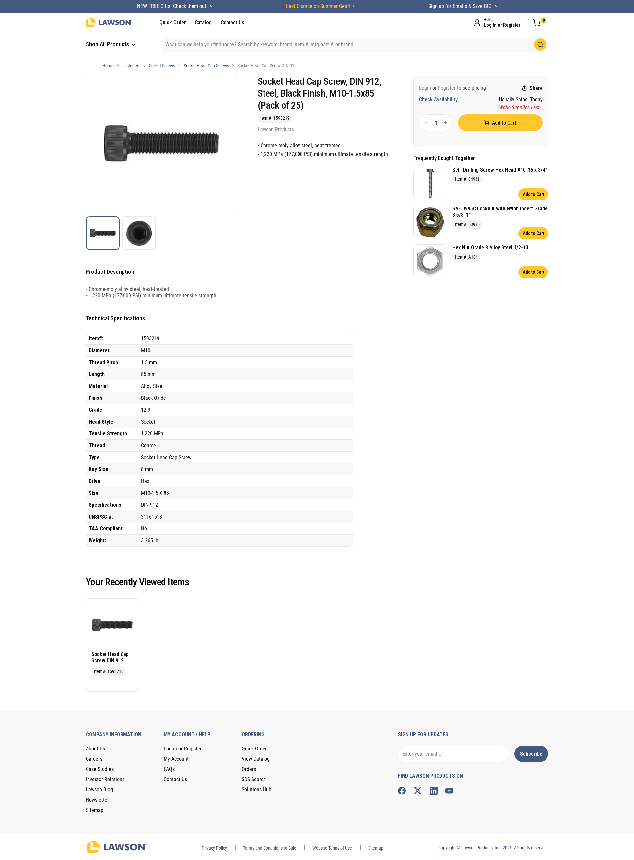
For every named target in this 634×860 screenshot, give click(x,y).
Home (108, 65)
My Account (176, 759)
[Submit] (540, 44)
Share (536, 88)
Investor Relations (105, 779)
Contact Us (232, 22)
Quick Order (172, 22)
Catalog (203, 22)
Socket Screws (162, 65)
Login (425, 88)
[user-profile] (477, 23)
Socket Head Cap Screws (206, 65)
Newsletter (97, 800)
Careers (94, 759)
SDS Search (254, 779)
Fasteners (131, 65)
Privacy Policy (214, 848)
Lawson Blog (99, 789)
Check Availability (438, 99)
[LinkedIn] (434, 791)
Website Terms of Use (332, 848)
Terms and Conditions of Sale (269, 848)
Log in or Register (183, 749)
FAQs (169, 769)
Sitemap (94, 810)
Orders (249, 769)
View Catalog (256, 759)
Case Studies (100, 769)
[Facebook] (402, 791)
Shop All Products (108, 44)
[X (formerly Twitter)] (418, 791)
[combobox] (354, 44)
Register (447, 88)
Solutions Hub (256, 789)
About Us (95, 749)
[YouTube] (449, 791)
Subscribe (531, 754)
